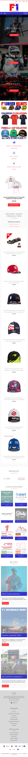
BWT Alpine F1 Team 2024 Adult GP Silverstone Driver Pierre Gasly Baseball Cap (14, 399)
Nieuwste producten (14, 224)
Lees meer (5, 603)
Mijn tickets (14, 736)
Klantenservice (14, 723)
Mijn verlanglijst (14, 738)
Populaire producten (14, 226)
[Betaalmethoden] (4, 746)
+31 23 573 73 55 (14, 700)
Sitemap (14, 725)
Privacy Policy (14, 717)
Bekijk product (14, 204)
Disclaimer (14, 715)
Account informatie (14, 732)
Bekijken (14, 35)
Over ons (14, 711)
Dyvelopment (14, 754)
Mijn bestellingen (14, 734)
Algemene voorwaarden (14, 713)
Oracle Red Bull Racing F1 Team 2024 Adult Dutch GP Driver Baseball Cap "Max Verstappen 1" (14, 458)
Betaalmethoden (14, 719)
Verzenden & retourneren (14, 721)
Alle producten (14, 740)
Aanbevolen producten (14, 221)
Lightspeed (19, 753)
